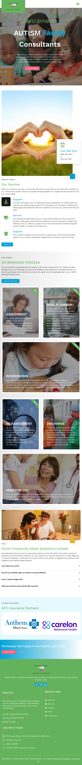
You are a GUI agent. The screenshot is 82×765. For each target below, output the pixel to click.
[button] (78, 4)
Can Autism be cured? (10, 566)
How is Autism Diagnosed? (12, 579)
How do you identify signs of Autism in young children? (24, 573)
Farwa (42, 761)
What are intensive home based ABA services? (20, 586)
